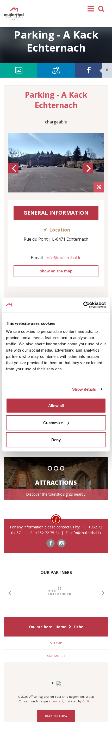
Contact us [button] (56, 656)
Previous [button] (14, 172)
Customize (53, 422)
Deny (56, 440)
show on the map (56, 271)
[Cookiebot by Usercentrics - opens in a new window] (83, 305)
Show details (84, 389)
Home (60, 626)
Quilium (88, 701)
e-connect (56, 701)
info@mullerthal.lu (64, 257)
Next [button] (88, 172)
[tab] (56, 643)
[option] (56, 162)
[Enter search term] (101, 8)
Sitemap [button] (56, 643)
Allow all (56, 405)
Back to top (55, 716)
